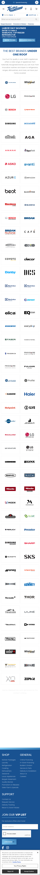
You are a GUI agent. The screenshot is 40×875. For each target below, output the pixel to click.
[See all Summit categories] (29, 584)
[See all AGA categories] (29, 137)
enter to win (10, 40)
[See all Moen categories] (10, 502)
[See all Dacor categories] (29, 259)
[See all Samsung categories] (10, 123)
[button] (3, 9)
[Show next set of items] (36, 2)
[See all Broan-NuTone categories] (10, 232)
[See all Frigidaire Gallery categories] (29, 353)
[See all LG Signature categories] (10, 448)
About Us (23, 774)
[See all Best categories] (10, 191)
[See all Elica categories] (10, 312)
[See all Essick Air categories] (10, 326)
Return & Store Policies (10, 808)
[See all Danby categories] (10, 272)
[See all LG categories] (10, 96)
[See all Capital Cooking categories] (10, 245)
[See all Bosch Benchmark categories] (10, 218)
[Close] (38, 852)
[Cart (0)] (36, 9)
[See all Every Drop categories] (29, 326)
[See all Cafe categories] (29, 231)
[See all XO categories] (10, 679)
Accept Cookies (29, 871)
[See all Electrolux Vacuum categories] (10, 299)
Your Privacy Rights (20, 866)
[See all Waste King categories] (29, 638)
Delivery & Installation (28, 771)
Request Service (8, 802)
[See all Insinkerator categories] (10, 421)
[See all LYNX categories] (29, 461)
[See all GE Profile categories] (29, 380)
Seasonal (5, 774)
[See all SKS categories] (29, 556)
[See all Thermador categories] (10, 597)
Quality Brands (7, 782)
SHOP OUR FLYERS (10, 44)
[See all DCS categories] (29, 272)
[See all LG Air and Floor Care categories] (29, 435)
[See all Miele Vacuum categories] (29, 489)
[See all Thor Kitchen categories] (29, 597)
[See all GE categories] (10, 82)
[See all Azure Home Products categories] (10, 177)
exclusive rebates (27, 40)
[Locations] (25, 9)
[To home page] (15, 9)
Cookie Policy (17, 862)
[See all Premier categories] (29, 529)
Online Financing (26, 760)
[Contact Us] (31, 9)
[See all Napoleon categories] (10, 516)
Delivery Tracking (8, 805)
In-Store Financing (27, 763)
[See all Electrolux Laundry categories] (29, 286)
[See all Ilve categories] (29, 407)
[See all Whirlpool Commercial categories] (29, 651)
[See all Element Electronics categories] (29, 299)
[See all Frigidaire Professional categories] (10, 367)
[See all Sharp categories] (29, 543)
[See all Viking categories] (10, 639)
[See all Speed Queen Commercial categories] (29, 570)
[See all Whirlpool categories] (29, 82)
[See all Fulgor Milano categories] (29, 367)
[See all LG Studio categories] (29, 448)
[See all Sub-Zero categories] (10, 584)
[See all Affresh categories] (10, 136)
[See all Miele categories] (10, 489)
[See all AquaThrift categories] (29, 150)
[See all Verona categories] (29, 624)
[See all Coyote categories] (10, 259)
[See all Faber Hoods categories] (10, 339)
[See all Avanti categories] (29, 164)
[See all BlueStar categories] (29, 204)
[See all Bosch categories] (10, 109)
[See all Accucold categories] (29, 123)
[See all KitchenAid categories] (10, 434)
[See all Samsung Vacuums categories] (10, 543)
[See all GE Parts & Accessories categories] (10, 380)
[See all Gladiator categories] (10, 394)
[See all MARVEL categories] (10, 475)
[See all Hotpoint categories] (10, 407)
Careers (23, 776)
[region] (20, 862)
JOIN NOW (8, 842)
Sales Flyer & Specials (10, 787)
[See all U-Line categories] (29, 612)
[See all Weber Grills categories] (10, 651)
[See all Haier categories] (29, 394)
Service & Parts (26, 768)
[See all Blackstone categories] (29, 191)
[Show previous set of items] (3, 2)
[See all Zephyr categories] (29, 679)
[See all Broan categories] (29, 218)
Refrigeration (7, 765)
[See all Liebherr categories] (10, 461)
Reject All (10, 871)
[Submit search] (36, 19)
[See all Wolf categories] (29, 665)
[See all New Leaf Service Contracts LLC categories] (29, 516)
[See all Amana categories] (10, 150)
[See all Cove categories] (29, 245)
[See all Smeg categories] (10, 570)
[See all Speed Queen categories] (29, 109)
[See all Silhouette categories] (10, 556)
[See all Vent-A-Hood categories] (10, 624)
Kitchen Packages (9, 760)
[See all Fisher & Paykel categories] (29, 339)
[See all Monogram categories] (29, 502)
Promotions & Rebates (10, 785)
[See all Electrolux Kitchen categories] (10, 286)
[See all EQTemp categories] (29, 312)
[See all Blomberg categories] (10, 204)
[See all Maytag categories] (29, 475)
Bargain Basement (9, 779)
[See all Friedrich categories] (10, 353)
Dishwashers (6, 771)
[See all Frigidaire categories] (29, 96)
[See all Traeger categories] (10, 611)
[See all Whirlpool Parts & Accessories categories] (10, 665)
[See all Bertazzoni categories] (29, 177)
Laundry (5, 763)
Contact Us (6, 799)
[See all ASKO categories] (10, 164)
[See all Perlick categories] (10, 529)
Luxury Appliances (8, 776)
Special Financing (21, 2)
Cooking (5, 768)
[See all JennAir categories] (29, 421)
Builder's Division (26, 765)
